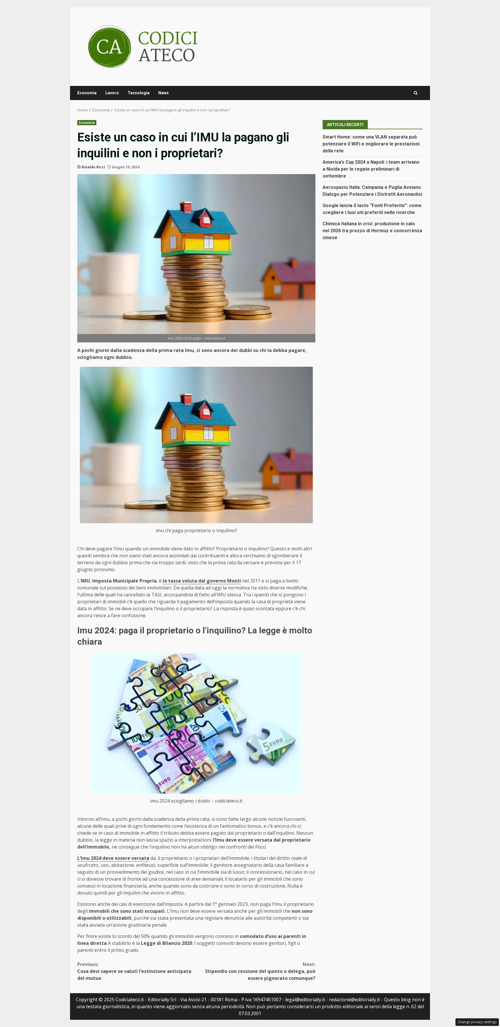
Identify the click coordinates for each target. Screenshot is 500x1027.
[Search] (416, 93)
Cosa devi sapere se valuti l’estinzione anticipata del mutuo (134, 971)
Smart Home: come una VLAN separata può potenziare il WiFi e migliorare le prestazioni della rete (371, 144)
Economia (87, 93)
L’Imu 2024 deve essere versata (113, 858)
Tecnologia (139, 93)
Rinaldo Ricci (93, 167)
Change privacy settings (477, 1021)
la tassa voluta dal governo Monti (202, 581)
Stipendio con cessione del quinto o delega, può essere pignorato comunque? (260, 971)
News (163, 93)
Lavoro (112, 93)
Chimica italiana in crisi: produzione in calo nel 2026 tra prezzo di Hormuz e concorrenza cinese (372, 230)
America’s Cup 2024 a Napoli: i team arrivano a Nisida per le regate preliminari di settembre (371, 169)
